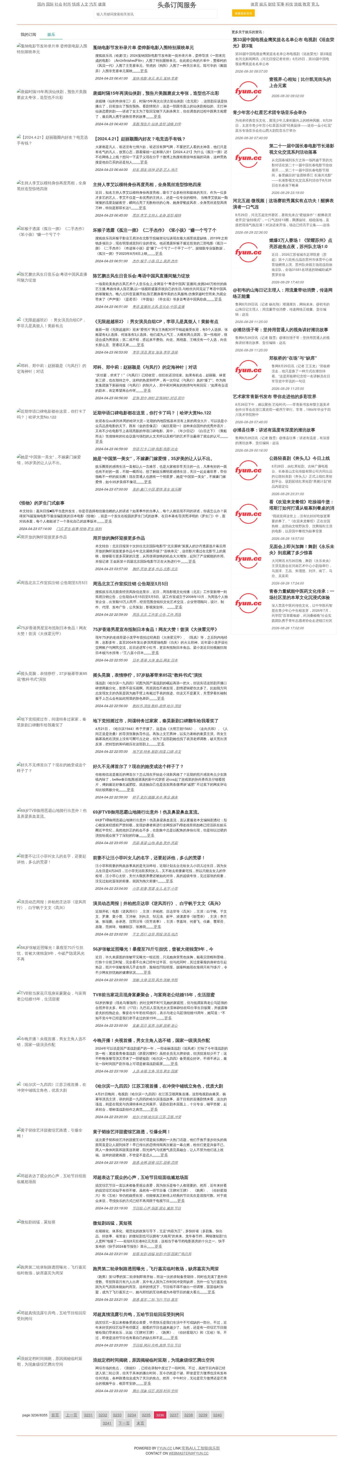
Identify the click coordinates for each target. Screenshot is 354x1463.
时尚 (67, 4)
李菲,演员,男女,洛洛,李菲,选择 (155, 352)
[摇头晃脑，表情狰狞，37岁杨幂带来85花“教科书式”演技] (52, 676)
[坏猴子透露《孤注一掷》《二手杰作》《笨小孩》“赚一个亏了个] (52, 231)
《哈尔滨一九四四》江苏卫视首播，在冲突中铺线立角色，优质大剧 (158, 1086)
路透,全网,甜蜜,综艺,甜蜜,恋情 (155, 1162)
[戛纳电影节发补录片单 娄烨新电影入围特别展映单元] (52, 48)
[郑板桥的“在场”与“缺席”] (248, 369)
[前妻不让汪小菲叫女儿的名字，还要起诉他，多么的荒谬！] (52, 858)
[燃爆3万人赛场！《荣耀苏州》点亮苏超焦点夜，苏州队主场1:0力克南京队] (248, 252)
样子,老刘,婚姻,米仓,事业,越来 (155, 797)
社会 (58, 4)
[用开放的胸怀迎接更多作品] (42, 536)
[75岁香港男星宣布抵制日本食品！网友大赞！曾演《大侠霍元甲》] (52, 630)
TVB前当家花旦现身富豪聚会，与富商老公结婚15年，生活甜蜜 (154, 994)
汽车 (93, 4)
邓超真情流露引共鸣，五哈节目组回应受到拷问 (138, 1314)
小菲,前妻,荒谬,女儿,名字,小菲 (155, 888)
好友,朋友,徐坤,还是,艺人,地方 (155, 169)
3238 (188, 1415)
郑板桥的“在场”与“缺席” (293, 358)
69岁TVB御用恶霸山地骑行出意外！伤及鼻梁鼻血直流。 (147, 812)
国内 (41, 4)
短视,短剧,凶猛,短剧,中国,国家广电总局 (161, 1253)
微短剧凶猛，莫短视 (112, 1223)
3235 (146, 1415)
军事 (280, 4)
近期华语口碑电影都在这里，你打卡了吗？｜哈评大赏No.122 (152, 413)
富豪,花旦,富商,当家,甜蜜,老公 (155, 1025)
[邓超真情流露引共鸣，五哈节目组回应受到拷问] (52, 1315)
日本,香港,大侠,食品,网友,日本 (155, 660)
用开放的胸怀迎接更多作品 (119, 538)
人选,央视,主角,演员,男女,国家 (155, 1071)
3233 (117, 1415)
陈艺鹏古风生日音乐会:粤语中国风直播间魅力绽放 (141, 276)
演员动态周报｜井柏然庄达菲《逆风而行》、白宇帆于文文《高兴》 (158, 903)
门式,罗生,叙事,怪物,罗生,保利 (79, 528)
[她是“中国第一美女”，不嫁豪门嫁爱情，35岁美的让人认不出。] (52, 459)
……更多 (140, 70)
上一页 (71, 1415)
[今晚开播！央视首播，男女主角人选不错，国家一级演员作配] (52, 1041)
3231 (88, 1415)
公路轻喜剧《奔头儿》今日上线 (299, 458)
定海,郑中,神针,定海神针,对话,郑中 (158, 397)
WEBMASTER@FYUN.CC (189, 1453)
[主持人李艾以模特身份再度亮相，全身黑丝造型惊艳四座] (52, 185)
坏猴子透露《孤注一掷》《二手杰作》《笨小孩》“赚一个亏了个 (154, 230)
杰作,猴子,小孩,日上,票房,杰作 (155, 260)
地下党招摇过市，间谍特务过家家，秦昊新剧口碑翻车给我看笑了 (156, 720)
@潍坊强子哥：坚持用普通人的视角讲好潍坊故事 (280, 329)
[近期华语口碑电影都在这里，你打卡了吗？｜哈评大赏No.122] (52, 413)
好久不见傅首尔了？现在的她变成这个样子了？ (138, 766)
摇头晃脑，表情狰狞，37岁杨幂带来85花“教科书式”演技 (147, 675)
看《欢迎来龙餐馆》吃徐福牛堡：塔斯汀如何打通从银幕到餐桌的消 (301, 504)
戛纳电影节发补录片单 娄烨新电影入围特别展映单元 (143, 47)
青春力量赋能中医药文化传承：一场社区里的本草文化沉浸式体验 (301, 594)
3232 (102, 1415)
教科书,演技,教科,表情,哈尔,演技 (156, 705)
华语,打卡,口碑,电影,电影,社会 (155, 448)
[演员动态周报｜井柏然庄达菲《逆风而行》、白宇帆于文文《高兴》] (52, 904)
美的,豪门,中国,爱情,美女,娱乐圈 (156, 489)
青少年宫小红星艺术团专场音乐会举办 (270, 112)
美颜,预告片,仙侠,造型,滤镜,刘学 (156, 123)
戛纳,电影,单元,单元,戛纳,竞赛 (155, 78)
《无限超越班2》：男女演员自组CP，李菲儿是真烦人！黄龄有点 (155, 321)
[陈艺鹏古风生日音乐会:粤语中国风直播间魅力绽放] (52, 276)
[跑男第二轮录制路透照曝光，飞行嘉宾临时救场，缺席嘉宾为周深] (52, 1269)
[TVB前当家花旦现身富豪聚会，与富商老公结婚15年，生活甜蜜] (52, 995)
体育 (254, 4)
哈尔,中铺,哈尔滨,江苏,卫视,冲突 (156, 1116)
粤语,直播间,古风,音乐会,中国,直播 (158, 306)
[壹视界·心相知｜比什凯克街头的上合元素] (248, 90)
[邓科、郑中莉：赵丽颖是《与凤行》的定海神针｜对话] (52, 368)
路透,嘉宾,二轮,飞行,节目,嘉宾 (155, 1299)
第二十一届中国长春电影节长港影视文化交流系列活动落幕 (301, 149)
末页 (140, 1423)
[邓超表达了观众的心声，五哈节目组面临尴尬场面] (52, 1178)
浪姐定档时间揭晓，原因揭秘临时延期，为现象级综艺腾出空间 (153, 1360)
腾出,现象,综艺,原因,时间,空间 (155, 1390)
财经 (272, 4)
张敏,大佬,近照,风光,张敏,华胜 (155, 979)
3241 (107, 1423)
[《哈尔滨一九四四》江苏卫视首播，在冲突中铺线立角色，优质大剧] (52, 1086)
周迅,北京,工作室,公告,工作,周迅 (156, 614)
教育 (306, 4)
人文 (84, 4)
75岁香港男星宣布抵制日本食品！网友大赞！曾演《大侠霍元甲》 (156, 629)
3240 (217, 1415)
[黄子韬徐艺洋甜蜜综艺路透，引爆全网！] (52, 1132)
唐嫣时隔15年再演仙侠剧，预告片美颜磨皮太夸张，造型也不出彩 (156, 93)
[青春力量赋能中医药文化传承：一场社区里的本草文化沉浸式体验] (248, 602)
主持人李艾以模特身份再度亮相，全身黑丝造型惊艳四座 (147, 184)
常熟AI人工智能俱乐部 (201, 1448)
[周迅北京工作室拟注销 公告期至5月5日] (52, 582)
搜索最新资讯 (243, 13)
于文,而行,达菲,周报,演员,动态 (155, 934)
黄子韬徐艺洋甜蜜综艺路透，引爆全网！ (132, 1131)
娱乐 (263, 4)
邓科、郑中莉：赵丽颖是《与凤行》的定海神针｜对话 (145, 367)
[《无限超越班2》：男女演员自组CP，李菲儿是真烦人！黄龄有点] (52, 322)
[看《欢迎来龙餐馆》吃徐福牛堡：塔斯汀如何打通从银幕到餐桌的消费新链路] (248, 513)
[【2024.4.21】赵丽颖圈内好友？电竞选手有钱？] (52, 139)
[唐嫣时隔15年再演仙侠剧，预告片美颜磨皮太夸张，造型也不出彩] (52, 94)
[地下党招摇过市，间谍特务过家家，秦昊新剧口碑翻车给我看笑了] (52, 721)
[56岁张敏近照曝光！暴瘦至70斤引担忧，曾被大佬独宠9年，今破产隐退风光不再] (52, 952)
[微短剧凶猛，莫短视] (36, 1221)
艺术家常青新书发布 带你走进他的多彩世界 (274, 396)
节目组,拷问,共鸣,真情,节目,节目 (156, 1345)
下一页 (124, 1423)
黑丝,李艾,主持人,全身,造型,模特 (156, 215)
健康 (102, 4)
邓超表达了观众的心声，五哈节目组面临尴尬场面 (140, 1177)
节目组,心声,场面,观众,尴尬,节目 (156, 1208)
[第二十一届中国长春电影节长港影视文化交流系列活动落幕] (248, 157)
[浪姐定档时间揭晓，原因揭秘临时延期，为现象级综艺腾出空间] (52, 1360)
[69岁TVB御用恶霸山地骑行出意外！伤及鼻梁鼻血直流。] (52, 813)
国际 (50, 4)
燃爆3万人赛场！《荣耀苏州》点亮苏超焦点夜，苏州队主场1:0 (300, 243)
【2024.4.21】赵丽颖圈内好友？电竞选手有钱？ (139, 139)
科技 (289, 4)
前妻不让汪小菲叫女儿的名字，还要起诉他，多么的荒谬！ (149, 857)
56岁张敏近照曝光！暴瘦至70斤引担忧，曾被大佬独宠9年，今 (153, 949)
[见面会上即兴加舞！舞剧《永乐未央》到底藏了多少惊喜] (248, 558)
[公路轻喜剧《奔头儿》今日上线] (248, 470)
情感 (76, 4)
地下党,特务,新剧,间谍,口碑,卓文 (156, 751)
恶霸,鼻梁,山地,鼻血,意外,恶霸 (155, 842)
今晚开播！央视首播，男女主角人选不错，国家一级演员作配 (151, 1040)
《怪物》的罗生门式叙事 (41, 503)
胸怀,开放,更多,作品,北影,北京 (155, 568)
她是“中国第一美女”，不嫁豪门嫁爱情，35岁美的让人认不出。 (154, 458)
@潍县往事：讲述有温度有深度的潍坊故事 (274, 430)
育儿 (315, 4)
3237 (174, 1415)
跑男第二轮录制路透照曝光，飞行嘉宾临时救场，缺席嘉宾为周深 (156, 1268)
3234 (131, 1415)
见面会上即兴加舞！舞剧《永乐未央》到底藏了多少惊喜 (301, 549)
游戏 (298, 4)
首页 (55, 1415)
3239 (203, 1415)
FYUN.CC (164, 1448)
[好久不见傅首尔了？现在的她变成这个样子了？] (52, 767)
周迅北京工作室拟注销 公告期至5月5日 (130, 583)
